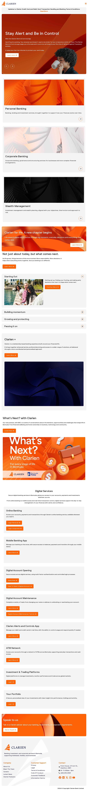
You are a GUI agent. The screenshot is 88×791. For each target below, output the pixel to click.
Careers (6, 771)
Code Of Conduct (37, 773)
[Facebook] (60, 777)
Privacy (33, 765)
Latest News (7, 774)
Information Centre (38, 778)
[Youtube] (73, 777)
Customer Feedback (38, 775)
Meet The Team (8, 769)
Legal (33, 768)
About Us (6, 766)
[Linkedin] (63, 777)
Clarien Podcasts (9, 777)
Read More (44, 11)
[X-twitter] (67, 777)
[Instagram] (70, 777)
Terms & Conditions (38, 770)
